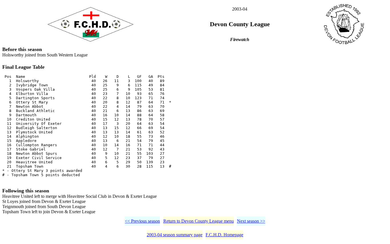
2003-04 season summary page (174, 234)
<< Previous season (142, 221)
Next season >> (251, 221)
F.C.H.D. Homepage (224, 234)
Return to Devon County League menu (198, 221)
